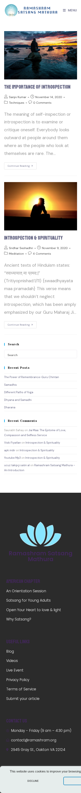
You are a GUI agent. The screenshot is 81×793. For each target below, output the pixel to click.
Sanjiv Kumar (17, 97)
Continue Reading (19, 165)
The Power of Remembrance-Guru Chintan (31, 377)
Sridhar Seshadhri (21, 248)
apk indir (9, 450)
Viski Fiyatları (12, 442)
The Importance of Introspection (37, 87)
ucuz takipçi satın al (17, 465)
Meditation (16, 253)
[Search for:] (40, 354)
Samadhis (10, 385)
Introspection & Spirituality (33, 238)
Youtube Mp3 (12, 458)
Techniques (16, 103)
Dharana (9, 407)
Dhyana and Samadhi (18, 400)
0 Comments (42, 103)
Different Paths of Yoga (18, 392)
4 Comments (42, 253)
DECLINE (33, 781)
